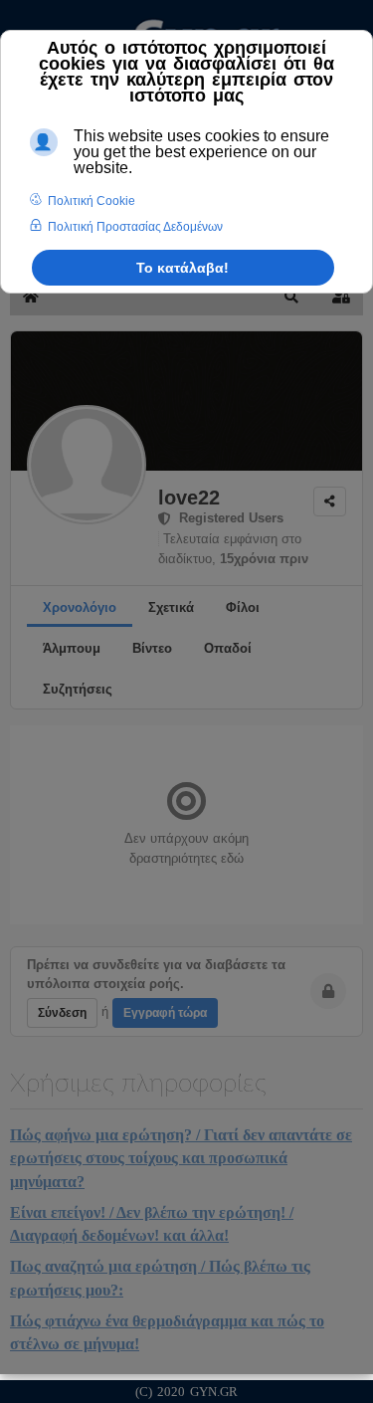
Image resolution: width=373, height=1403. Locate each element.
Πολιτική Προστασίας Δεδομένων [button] (135, 227)
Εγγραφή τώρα (165, 1013)
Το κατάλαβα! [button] (182, 268)
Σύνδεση (62, 1013)
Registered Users (227, 517)
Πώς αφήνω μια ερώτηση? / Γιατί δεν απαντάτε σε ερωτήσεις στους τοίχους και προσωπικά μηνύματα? (181, 1158)
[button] (291, 296)
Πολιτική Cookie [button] (91, 201)
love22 (189, 497)
